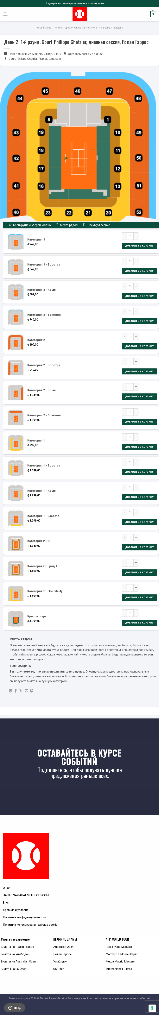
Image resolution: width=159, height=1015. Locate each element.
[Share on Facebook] (15, 691)
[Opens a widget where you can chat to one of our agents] (14, 1008)
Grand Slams (44, 27)
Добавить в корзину (139, 245)
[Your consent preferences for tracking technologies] (152, 1008)
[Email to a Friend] (26, 691)
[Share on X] (21, 691)
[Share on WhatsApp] (10, 691)
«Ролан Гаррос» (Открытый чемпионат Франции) (82, 27)
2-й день (118, 27)
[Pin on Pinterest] (31, 691)
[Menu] (5, 14)
